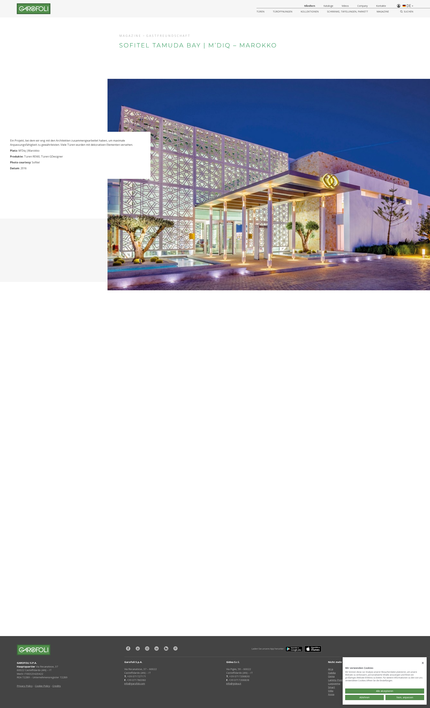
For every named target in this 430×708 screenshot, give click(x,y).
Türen (260, 11)
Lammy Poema (336, 680)
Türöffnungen (282, 11)
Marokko (33, 150)
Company (362, 5)
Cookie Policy (42, 685)
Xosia (331, 694)
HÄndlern (309, 5)
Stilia (330, 690)
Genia (331, 676)
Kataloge (328, 5)
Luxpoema (334, 683)
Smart (331, 687)
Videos (345, 5)
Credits (56, 685)
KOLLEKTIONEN (310, 11)
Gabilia (332, 672)
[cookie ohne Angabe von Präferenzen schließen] (422, 663)
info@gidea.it (233, 683)
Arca (330, 669)
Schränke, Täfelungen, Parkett (347, 11)
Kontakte (381, 5)
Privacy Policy (25, 685)
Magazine (383, 11)
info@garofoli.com (134, 683)
